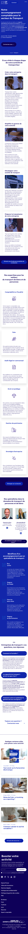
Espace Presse (5, 883)
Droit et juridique (14, 389)
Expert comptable (6, 912)
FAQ (2, 895)
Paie (14, 332)
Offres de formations (7, 885)
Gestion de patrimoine (14, 423)
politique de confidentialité (17, 872)
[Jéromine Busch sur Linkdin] (21, 533)
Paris (2, 902)
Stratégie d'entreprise (14, 451)
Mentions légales (6, 888)
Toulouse (3, 904)
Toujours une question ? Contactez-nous (15, 722)
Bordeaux (4, 899)
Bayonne (3, 909)
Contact (14, 2)
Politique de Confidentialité (9, 890)
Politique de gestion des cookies (10, 893)
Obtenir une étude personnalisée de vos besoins (14, 262)
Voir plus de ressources (14, 840)
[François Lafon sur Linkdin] (7, 528)
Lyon (2, 907)
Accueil (11, 52)
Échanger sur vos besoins (14, 483)
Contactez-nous (8, 44)
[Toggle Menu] (26, 2)
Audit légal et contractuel (14, 361)
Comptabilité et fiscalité (14, 292)
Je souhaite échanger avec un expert (14, 541)
